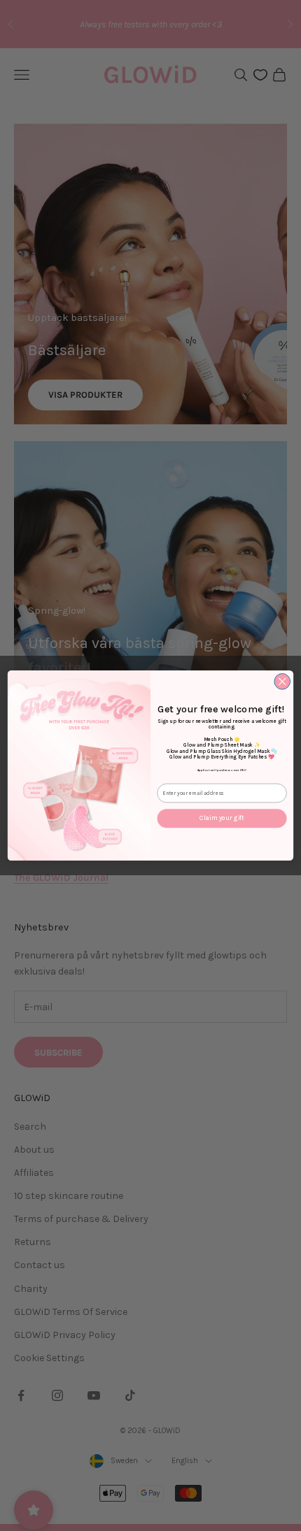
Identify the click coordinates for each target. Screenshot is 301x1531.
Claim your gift (222, 817)
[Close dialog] (282, 681)
